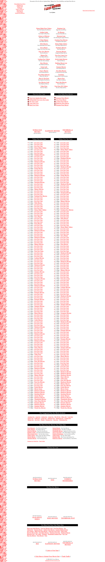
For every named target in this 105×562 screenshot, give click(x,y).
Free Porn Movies (58, 528)
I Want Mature (20, 11)
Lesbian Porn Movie (62, 101)
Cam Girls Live (34, 103)
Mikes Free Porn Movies (41, 531)
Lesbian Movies (39, 258)
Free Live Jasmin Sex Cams (37, 98)
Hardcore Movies (39, 161)
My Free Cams (33, 101)
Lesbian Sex (67, 418)
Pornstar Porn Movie (62, 105)
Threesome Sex (63, 420)
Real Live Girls (34, 105)
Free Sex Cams (38, 251)
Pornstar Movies (39, 292)
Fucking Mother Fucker (62, 530)
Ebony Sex (30, 418)
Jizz (65, 528)
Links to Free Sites (52, 550)
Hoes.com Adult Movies (33, 528)
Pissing (43, 420)
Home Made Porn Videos (19, 4)
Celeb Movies (38, 320)
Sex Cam (65, 534)
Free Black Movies (44, 532)
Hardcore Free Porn (55, 532)
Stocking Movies (39, 182)
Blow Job (64, 417)
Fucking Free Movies (20, 13)
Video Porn (37, 354)
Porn (46, 535)
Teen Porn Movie (61, 100)
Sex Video (38, 534)
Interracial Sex (59, 418)
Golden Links (20, 6)
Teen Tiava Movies (40, 401)
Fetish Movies (38, 168)
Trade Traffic (42, 441)
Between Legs (20, 10)
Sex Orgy (37, 420)
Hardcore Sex (51, 418)
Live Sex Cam (38, 142)
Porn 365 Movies (39, 361)
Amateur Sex (31, 417)
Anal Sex (38, 417)
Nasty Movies (38, 347)
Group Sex (44, 418)
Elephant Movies (39, 155)
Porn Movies (38, 223)
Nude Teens (64, 531)
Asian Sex (50, 417)
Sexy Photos (38, 217)
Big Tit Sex (57, 417)
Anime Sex (44, 417)
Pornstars (44, 534)
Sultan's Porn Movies (49, 530)
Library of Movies (20, 9)
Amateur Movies (39, 272)
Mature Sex (31, 420)
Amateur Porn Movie (62, 98)
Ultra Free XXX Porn (54, 531)
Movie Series (38, 389)
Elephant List (20, 5)
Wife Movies (38, 203)
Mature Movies (38, 189)
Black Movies (38, 313)
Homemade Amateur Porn (54, 534)
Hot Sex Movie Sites (32, 532)
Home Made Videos (40, 148)
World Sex (36, 441)
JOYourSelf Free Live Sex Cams (39, 100)
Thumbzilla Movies (40, 399)
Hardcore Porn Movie (62, 103)
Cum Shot (70, 417)
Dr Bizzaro (19, 7)
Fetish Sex (37, 418)
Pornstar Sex (49, 420)
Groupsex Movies (39, 278)
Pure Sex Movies (39, 382)
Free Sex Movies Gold (46, 528)
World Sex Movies (40, 408)
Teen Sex (55, 420)
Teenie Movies (38, 396)
